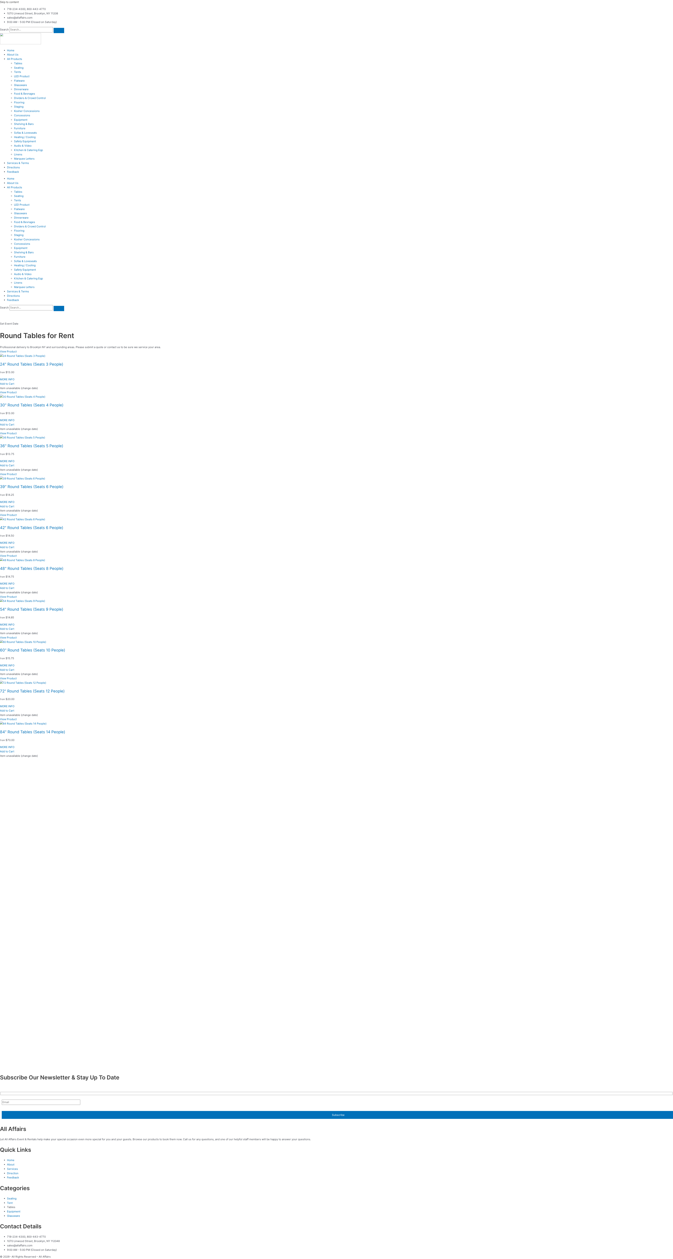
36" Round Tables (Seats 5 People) (31, 446)
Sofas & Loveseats (25, 132)
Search (4, 29)
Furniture (19, 128)
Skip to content (9, 2)
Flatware (19, 80)
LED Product (21, 76)
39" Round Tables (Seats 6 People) (31, 486)
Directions (13, 167)
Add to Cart (7, 383)
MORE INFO (7, 379)
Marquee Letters (24, 158)
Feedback (13, 171)
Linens (18, 154)
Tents (17, 72)
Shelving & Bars (24, 124)
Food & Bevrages (24, 93)
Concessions (22, 115)
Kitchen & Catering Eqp (28, 150)
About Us (12, 54)
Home (10, 50)
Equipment (20, 119)
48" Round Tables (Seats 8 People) (31, 568)
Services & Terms (18, 163)
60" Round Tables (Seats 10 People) (32, 650)
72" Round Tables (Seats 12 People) (32, 691)
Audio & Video (23, 145)
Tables (18, 63)
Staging (18, 106)
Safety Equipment (25, 141)
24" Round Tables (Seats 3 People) (31, 364)
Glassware (20, 85)
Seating (18, 67)
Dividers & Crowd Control (30, 98)
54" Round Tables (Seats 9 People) (31, 609)
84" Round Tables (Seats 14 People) (32, 732)
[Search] (59, 30)
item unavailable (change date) (19, 388)
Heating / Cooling (25, 137)
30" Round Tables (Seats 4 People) (31, 405)
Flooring (19, 102)
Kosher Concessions (27, 111)
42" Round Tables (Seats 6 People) (31, 527)
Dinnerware (21, 89)
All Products (14, 59)
